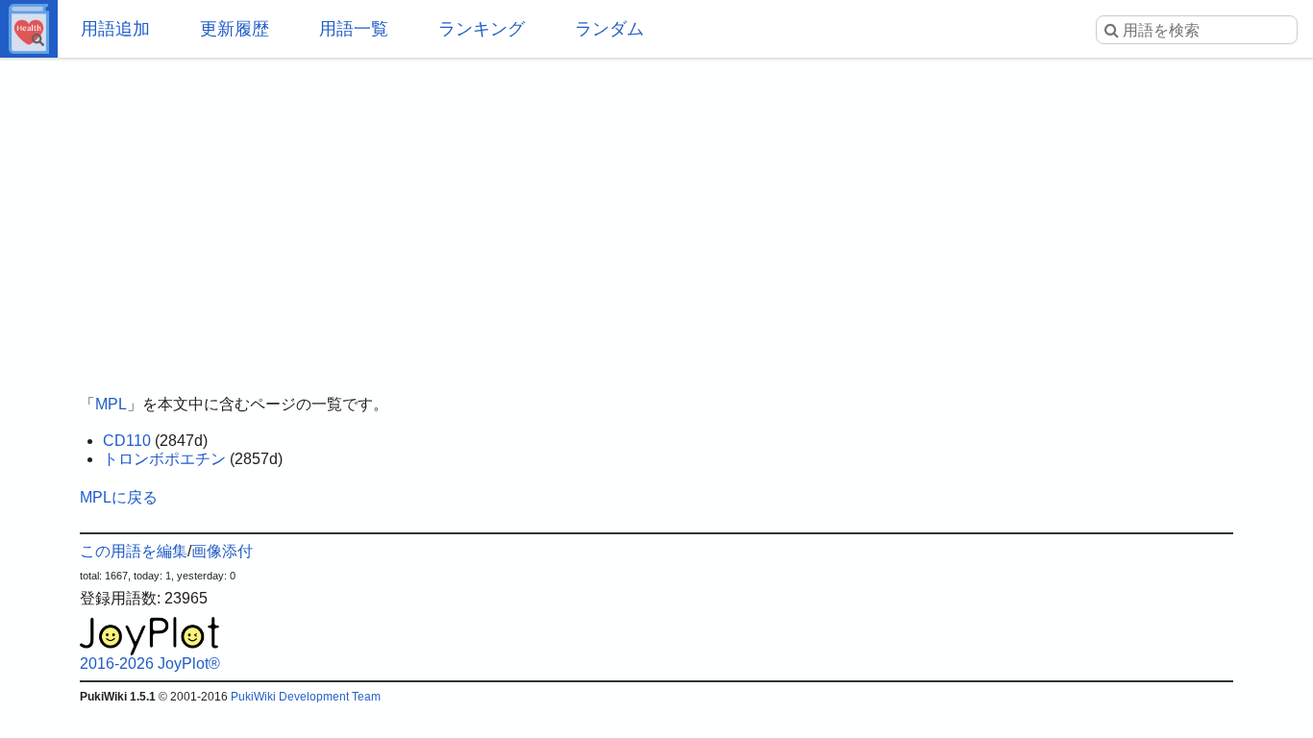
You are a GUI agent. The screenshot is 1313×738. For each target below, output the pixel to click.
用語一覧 (353, 28)
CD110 (127, 440)
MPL (111, 404)
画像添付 (222, 551)
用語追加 (115, 28)
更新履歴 (234, 28)
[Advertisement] (656, 211)
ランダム (609, 28)
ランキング (481, 28)
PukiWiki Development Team (306, 696)
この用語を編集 (133, 551)
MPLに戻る (119, 497)
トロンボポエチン (164, 459)
